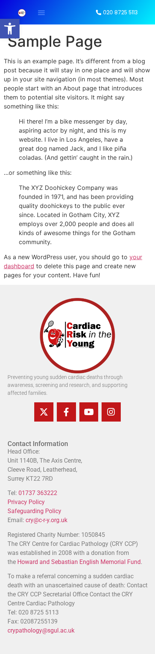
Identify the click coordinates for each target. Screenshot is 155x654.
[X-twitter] (43, 412)
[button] (10, 28)
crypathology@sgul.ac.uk (41, 630)
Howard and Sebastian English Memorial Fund (79, 561)
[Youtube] (89, 412)
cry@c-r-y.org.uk (46, 520)
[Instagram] (111, 412)
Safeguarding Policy (34, 511)
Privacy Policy (26, 502)
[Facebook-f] (66, 412)
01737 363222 (37, 493)
